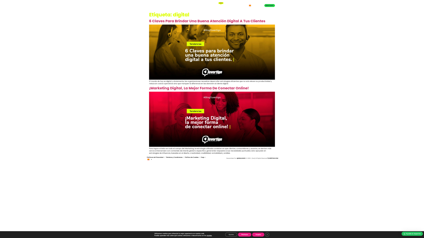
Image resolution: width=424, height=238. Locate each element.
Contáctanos (241, 5)
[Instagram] (256, 5)
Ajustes (231, 234)
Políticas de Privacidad (155, 157)
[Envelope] (262, 5)
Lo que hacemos (220, 4)
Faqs (202, 157)
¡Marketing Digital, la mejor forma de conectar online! (199, 88)
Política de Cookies (192, 157)
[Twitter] (260, 5)
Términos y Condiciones (174, 157)
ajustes (209, 236)
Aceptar (258, 234)
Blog (232, 5)
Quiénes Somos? (206, 5)
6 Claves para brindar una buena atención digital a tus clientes (207, 21)
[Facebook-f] (258, 5)
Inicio (196, 5)
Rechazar (244, 234)
